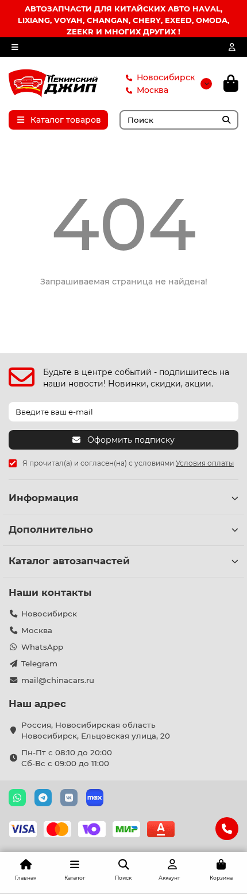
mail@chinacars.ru (57, 680)
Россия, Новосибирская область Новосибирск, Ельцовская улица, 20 (95, 730)
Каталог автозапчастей (69, 561)
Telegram (39, 663)
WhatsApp (42, 646)
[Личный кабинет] (232, 47)
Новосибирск (166, 77)
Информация (44, 497)
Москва (152, 90)
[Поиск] (226, 120)
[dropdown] (15, 47)
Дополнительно (51, 529)
